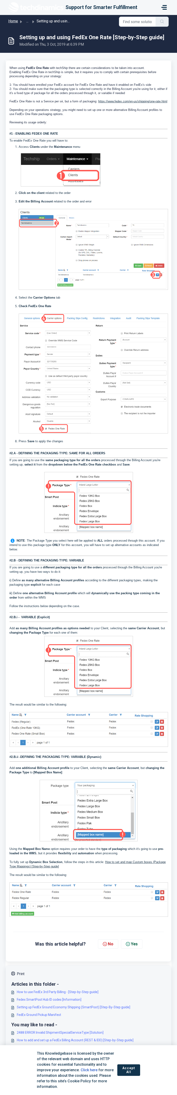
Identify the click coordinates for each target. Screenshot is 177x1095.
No (110, 943)
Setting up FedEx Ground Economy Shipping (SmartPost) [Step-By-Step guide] (73, 1007)
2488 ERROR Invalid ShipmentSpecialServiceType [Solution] (60, 1032)
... (27, 21)
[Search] (162, 22)
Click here (89, 1070)
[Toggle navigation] (164, 7)
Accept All (128, 1070)
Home (13, 21)
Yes (134, 943)
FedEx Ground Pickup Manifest (39, 1015)
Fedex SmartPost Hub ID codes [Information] (49, 999)
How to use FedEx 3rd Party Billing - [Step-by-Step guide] (57, 992)
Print (20, 974)
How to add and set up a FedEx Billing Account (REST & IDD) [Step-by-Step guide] (75, 1040)
